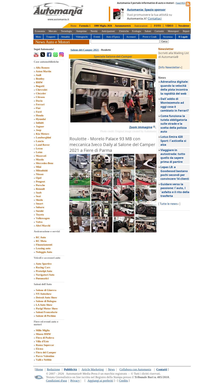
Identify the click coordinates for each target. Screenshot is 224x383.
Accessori (131, 37)
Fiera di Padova (45, 337)
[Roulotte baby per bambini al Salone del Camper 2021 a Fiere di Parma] (145, 200)
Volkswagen (43, 218)
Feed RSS (180, 3)
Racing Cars (43, 267)
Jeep (38, 130)
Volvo (39, 222)
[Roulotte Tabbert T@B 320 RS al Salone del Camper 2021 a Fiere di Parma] (79, 216)
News (111, 369)
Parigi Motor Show (47, 308)
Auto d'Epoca (113, 37)
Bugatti (40, 86)
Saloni (148, 31)
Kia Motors (42, 133)
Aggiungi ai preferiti (100, 380)
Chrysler (41, 93)
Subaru (40, 207)
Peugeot (40, 181)
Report (186, 31)
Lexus (39, 148)
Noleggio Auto (44, 252)
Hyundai (41, 119)
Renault (40, 188)
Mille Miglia (43, 330)
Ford (38, 111)
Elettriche (124, 31)
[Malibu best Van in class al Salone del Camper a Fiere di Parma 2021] (101, 184)
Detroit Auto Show (46, 297)
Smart (39, 203)
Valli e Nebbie (44, 359)
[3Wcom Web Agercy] (39, 378)
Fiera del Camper (46, 352)
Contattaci (155, 18)
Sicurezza (168, 37)
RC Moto (41, 241)
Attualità (65, 37)
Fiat (38, 108)
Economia (40, 31)
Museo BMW (43, 334)
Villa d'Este (42, 341)
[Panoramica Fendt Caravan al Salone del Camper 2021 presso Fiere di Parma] (79, 184)
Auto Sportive (44, 263)
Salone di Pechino (46, 315)
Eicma (39, 348)
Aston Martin (43, 71)
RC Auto (41, 237)
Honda (40, 115)
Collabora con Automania (135, 369)
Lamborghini (43, 137)
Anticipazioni (108, 31)
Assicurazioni (141, 25)
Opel (38, 177)
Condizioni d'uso (56, 380)
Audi (38, 75)
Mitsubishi (42, 170)
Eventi (97, 37)
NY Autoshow (43, 293)
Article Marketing (93, 369)
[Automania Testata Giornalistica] (58, 15)
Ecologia (136, 31)
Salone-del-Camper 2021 (85, 49)
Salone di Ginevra (46, 290)
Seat (38, 196)
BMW (39, 82)
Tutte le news (168, 204)
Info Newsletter (169, 67)
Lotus (39, 152)
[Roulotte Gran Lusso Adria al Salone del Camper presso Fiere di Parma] (123, 168)
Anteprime (81, 31)
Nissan (39, 174)
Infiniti (40, 122)
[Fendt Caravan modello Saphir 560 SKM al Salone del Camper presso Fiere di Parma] (79, 200)
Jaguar (40, 126)
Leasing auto (43, 248)
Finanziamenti (44, 244)
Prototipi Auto (44, 271)
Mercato (53, 31)
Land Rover (43, 144)
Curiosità (159, 31)
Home (73, 25)
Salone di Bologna (46, 301)
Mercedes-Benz (44, 163)
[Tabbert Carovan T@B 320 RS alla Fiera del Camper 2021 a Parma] (101, 216)
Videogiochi (82, 37)
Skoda (39, 199)
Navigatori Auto (45, 274)
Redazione (53, 369)
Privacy (75, 380)
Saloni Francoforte (46, 312)
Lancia (40, 141)
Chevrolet (41, 89)
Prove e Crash (149, 37)
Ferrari (40, 104)
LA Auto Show (44, 304)
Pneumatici (42, 278)
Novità (94, 31)
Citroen (40, 97)
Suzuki (39, 211)
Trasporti (50, 37)
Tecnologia (66, 31)
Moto (38, 37)
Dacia (39, 100)
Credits (123, 380)
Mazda (40, 159)
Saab (38, 192)
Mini (38, 166)
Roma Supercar (45, 345)
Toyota (40, 214)
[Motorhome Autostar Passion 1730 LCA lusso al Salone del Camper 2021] (145, 184)
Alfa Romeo (43, 67)
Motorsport (173, 31)
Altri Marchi (43, 225)
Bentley (40, 78)
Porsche (40, 185)
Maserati (41, 155)
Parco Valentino (45, 356)
